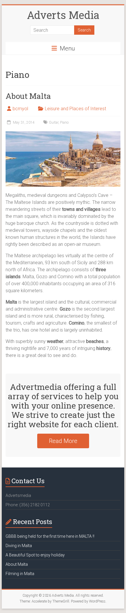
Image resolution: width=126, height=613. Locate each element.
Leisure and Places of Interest (75, 108)
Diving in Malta (19, 545)
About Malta (28, 96)
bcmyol (20, 108)
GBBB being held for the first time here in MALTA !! (50, 536)
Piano (64, 122)
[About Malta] (63, 134)
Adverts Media (63, 15)
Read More (63, 440)
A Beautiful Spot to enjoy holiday (35, 555)
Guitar (53, 122)
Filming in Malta (20, 573)
